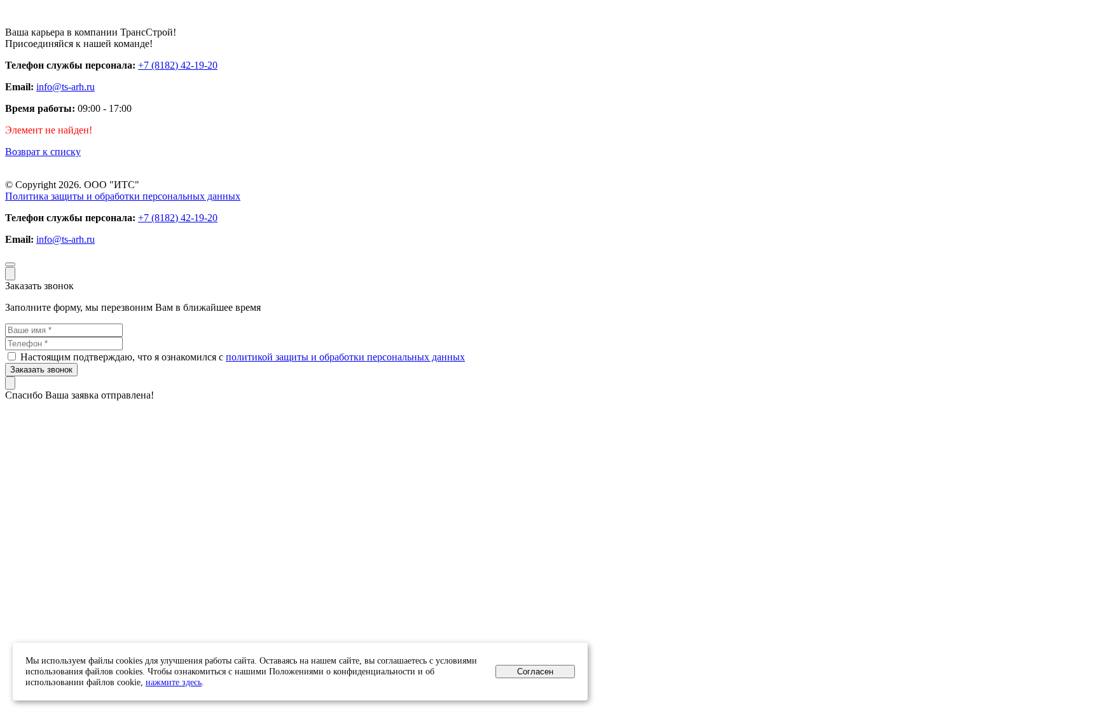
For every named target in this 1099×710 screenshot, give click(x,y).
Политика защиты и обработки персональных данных (122, 196)
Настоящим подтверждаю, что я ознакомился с (242, 357)
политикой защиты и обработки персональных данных (345, 357)
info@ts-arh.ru (65, 86)
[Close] (10, 273)
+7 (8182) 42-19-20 (178, 65)
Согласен (535, 671)
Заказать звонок (41, 369)
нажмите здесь (174, 682)
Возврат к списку (43, 151)
